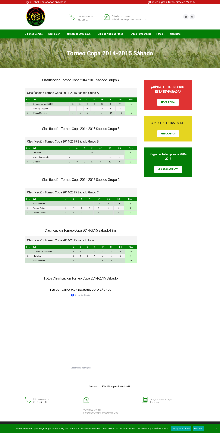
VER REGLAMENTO (168, 169)
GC (111, 100)
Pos (28, 100)
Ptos (131, 100)
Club (34, 100)
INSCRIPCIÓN (168, 102)
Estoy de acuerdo (181, 428)
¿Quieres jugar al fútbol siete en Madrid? (171, 2)
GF (102, 100)
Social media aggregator (81, 368)
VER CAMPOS (168, 133)
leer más (198, 428)
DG (120, 100)
